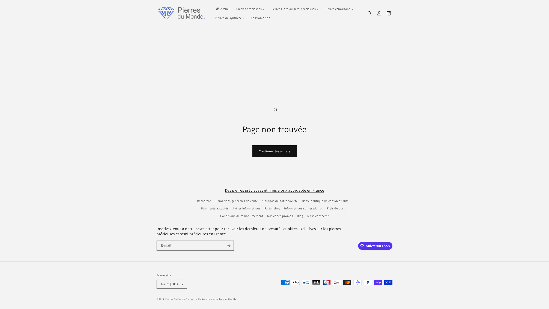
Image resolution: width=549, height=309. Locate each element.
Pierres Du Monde (175, 299)
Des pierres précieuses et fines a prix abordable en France (274, 190)
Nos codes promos (280, 216)
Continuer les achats (274, 151)
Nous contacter (318, 216)
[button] (369, 13)
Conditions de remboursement (241, 216)
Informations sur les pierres (303, 208)
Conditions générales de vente (237, 201)
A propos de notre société (280, 201)
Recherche (204, 201)
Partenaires (272, 208)
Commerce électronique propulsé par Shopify (211, 299)
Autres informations (246, 208)
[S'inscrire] (229, 246)
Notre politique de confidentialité (325, 201)
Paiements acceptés (215, 208)
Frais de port (336, 208)
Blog (300, 216)
